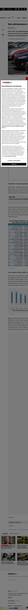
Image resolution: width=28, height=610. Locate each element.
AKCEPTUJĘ (14, 164)
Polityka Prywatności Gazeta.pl (8, 126)
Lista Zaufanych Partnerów (10, 156)
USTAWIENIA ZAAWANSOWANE (14, 160)
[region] (14, 123)
